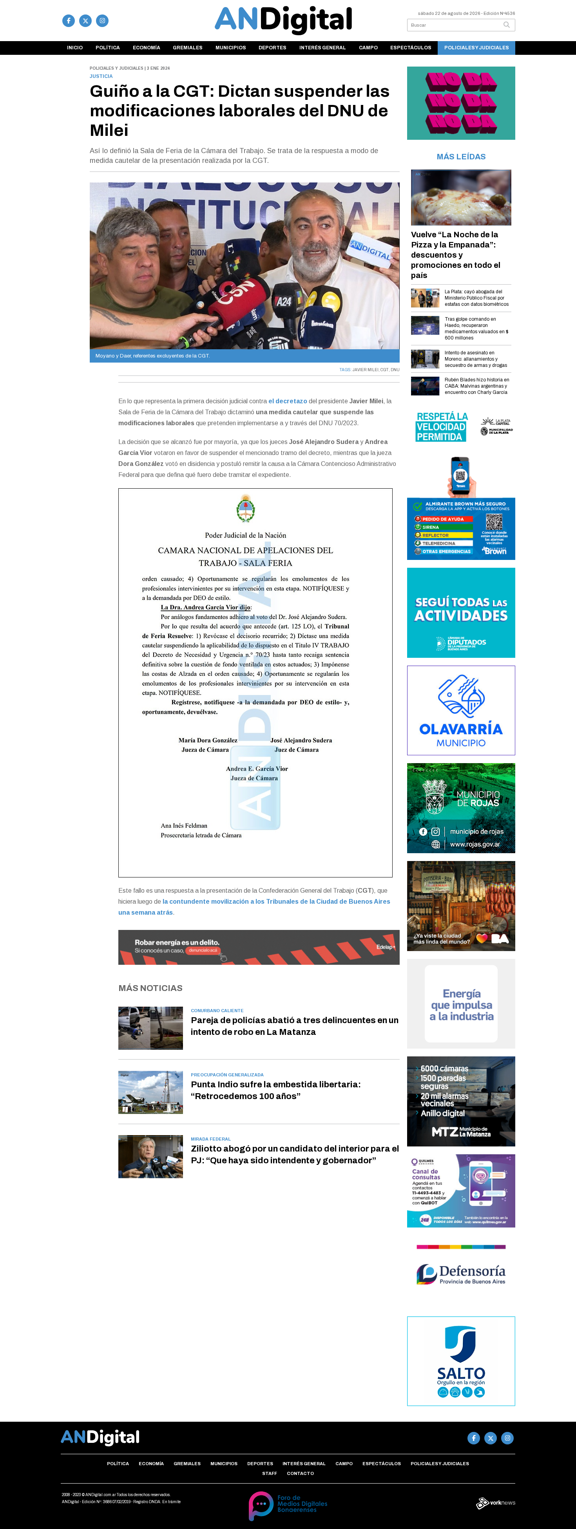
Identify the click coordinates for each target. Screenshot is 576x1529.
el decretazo (287, 401)
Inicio (75, 48)
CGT (384, 370)
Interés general (322, 48)
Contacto (300, 1473)
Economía (146, 48)
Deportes (272, 48)
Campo (368, 48)
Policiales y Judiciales (476, 48)
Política (108, 48)
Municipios (231, 48)
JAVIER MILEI (366, 370)
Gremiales (188, 48)
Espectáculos (410, 48)
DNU (395, 370)
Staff (269, 1473)
